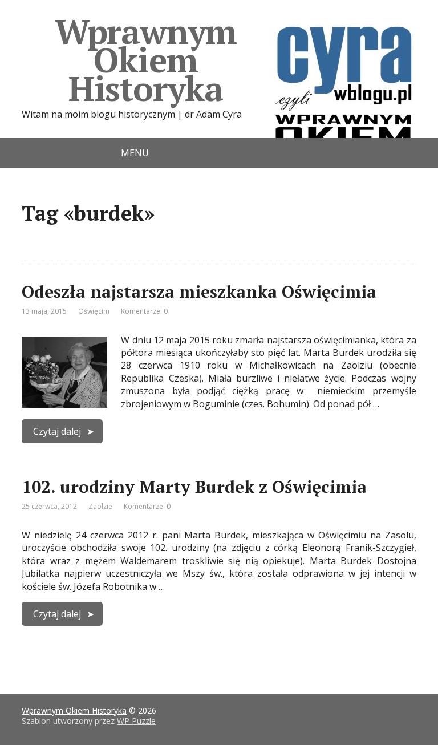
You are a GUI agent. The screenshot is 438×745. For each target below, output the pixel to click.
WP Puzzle (136, 720)
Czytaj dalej (57, 431)
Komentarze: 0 (144, 311)
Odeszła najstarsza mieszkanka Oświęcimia (199, 291)
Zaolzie (100, 506)
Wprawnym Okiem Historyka (146, 59)
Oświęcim (94, 311)
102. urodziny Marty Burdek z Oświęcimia (194, 486)
